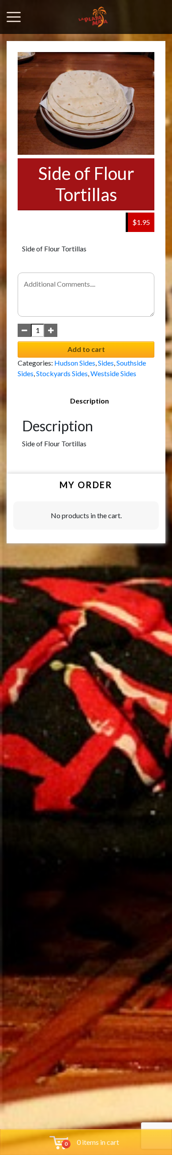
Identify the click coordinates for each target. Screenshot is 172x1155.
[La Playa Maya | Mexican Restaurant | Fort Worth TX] (93, 17)
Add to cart (86, 349)
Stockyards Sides (62, 373)
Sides (106, 363)
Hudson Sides (74, 363)
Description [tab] (89, 400)
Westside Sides (113, 373)
